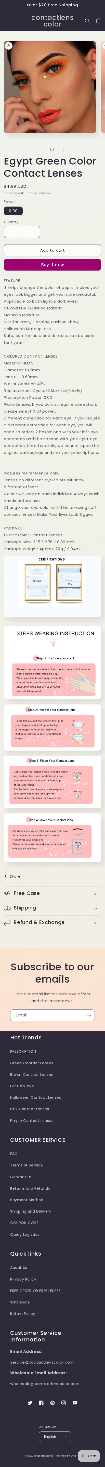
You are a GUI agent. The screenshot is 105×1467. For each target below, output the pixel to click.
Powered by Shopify (68, 1455)
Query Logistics (25, 1234)
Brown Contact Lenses (31, 1074)
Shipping (11, 193)
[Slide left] (41, 149)
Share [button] (15, 876)
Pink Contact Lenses (29, 1108)
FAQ (14, 1153)
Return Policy (22, 1313)
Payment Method (26, 1199)
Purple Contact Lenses (32, 1120)
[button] (6, 20)
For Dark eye (22, 1086)
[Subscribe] (89, 1015)
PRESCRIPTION (23, 1051)
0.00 (13, 210)
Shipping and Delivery (30, 1211)
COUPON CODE (24, 1222)
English (50, 1436)
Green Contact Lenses (31, 1063)
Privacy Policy (23, 1279)
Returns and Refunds (30, 1188)
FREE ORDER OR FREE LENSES (35, 1290)
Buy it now (52, 264)
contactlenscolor (44, 1455)
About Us (18, 1267)
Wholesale (20, 1302)
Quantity (11, 222)
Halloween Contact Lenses (35, 1097)
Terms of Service (26, 1165)
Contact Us (21, 1176)
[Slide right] (63, 149)
